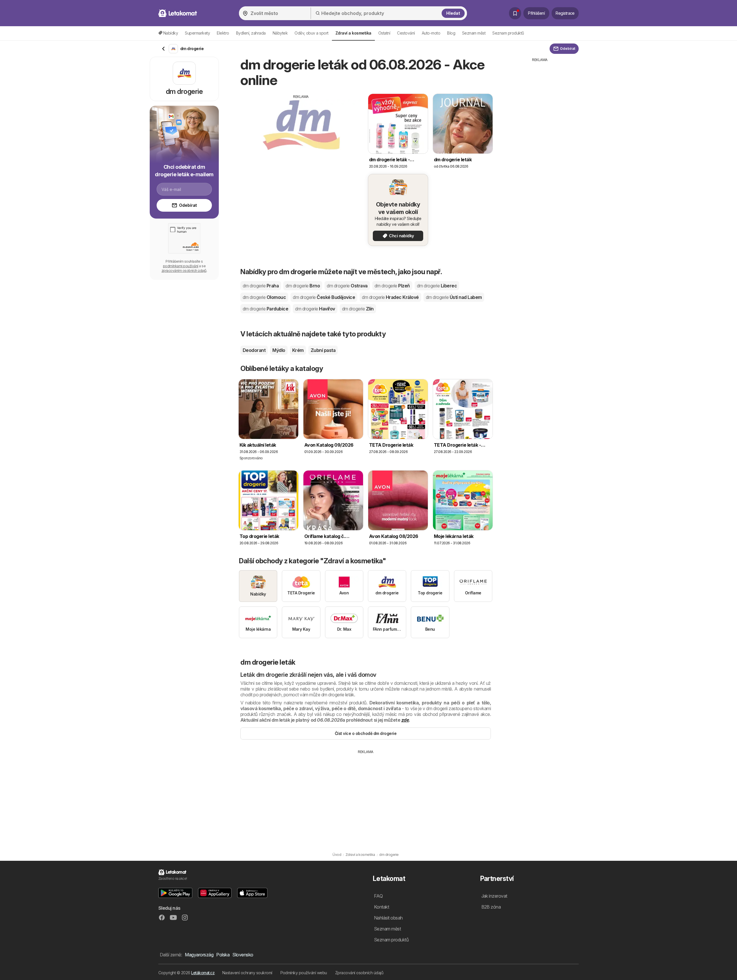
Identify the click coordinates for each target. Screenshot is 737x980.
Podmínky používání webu (303, 972)
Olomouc (264, 297)
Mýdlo (278, 350)
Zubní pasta (323, 350)
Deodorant (254, 350)
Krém (298, 350)
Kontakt (381, 907)
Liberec (437, 286)
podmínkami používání (180, 266)
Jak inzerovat (494, 896)
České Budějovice (324, 297)
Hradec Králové (390, 297)
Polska (222, 955)
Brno (303, 286)
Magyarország (199, 955)
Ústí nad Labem (454, 297)
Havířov (315, 309)
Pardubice (265, 309)
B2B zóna (491, 907)
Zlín (358, 309)
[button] (175, 893)
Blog (451, 33)
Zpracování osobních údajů (359, 972)
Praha (261, 286)
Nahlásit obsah (388, 918)
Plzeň (392, 286)
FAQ (378, 896)
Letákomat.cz (202, 972)
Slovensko (242, 955)
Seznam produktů (508, 33)
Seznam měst (473, 33)
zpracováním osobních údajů (184, 270)
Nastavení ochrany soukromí (247, 972)
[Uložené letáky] (515, 13)
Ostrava (347, 286)
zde (405, 720)
